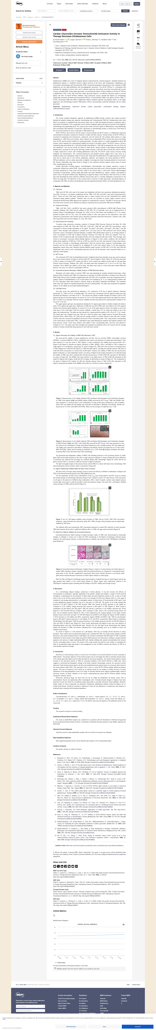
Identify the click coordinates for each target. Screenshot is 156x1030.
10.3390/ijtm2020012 (47, 17)
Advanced (135, 11)
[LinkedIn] (62, 867)
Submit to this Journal (29, 32)
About (105, 4)
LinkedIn (123, 998)
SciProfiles (103, 1008)
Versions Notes (88, 70)
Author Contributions (23, 109)
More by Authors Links (23, 68)
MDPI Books (104, 1001)
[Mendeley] (76, 867)
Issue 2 (37, 17)
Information (69, 4)
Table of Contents (22, 92)
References (21, 122)
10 (76, 168)
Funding (20, 111)
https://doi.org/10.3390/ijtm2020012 (89, 60)
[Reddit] (73, 867)
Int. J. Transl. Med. (21, 985)
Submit (137, 4)
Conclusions (21, 107)
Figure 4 (60, 541)
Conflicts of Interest (23, 120)
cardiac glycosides (94, 106)
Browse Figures (74, 70)
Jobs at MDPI (62, 1008)
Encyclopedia (104, 1011)
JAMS (102, 1013)
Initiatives (95, 4)
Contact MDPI (62, 1006)
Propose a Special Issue (29, 42)
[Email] (55, 867)
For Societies (83, 1011)
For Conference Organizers (87, 1013)
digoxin (122, 106)
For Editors (82, 1003)
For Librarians (83, 1006)
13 (85, 259)
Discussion (21, 104)
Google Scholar (90, 762)
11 (76, 174)
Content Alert (136, 985)
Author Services (82, 4)
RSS (128, 985)
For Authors (82, 998)
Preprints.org (104, 1003)
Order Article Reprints (118, 25)
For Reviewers (83, 1001)
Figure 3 (82, 484)
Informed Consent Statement (26, 116)
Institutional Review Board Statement (28, 113)
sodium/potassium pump (61, 108)
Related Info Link (21, 63)
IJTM (24, 17)
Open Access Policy (64, 1003)
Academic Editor (22, 52)
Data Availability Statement (25, 118)
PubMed (111, 762)
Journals (50, 4)
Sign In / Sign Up (125, 4)
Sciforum (103, 998)
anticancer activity (79, 106)
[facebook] (65, 867)
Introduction (21, 98)
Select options (21, 1006)
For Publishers (83, 1008)
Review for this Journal (29, 37)
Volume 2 (30, 17)
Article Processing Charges (66, 998)
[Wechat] (69, 867)
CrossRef (100, 762)
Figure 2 (65, 344)
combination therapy (110, 106)
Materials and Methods (24, 100)
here (86, 965)
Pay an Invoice (62, 1001)
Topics (59, 4)
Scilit (105, 762)
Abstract (20, 96)
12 (65, 179)
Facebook (124, 1001)
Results (20, 102)
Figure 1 (56, 344)
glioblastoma (66, 106)
